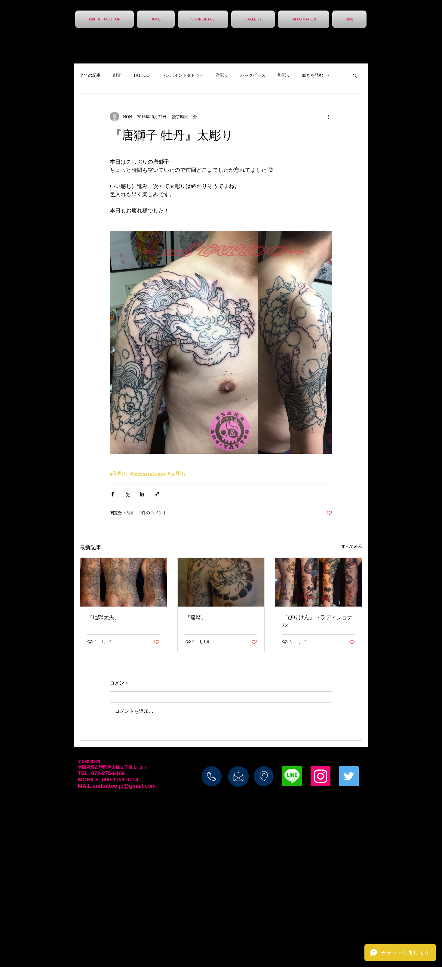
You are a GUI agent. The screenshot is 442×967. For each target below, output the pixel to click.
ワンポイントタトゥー (182, 75)
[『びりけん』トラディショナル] (318, 582)
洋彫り (222, 75)
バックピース (253, 75)
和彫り (284, 75)
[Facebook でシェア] (112, 494)
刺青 (117, 75)
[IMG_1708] (292, 776)
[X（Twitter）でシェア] (127, 494)
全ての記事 (90, 75)
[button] (355, 75)
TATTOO (141, 75)
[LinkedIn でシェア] (142, 494)
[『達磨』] (221, 582)
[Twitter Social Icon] (349, 776)
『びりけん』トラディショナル (317, 621)
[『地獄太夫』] (123, 582)
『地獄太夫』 (103, 617)
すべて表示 (351, 546)
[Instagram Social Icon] (320, 776)
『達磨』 (196, 617)
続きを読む (312, 75)
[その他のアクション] (328, 116)
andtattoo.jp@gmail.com (124, 786)
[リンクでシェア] (157, 494)
